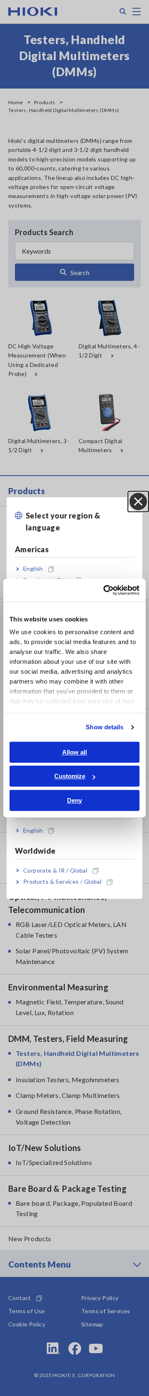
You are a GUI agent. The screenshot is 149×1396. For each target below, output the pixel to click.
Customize (69, 776)
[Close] (138, 501)
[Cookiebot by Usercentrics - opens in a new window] (105, 590)
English (33, 568)
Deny (74, 800)
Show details (104, 727)
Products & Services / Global (62, 881)
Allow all (74, 752)
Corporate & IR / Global (55, 870)
